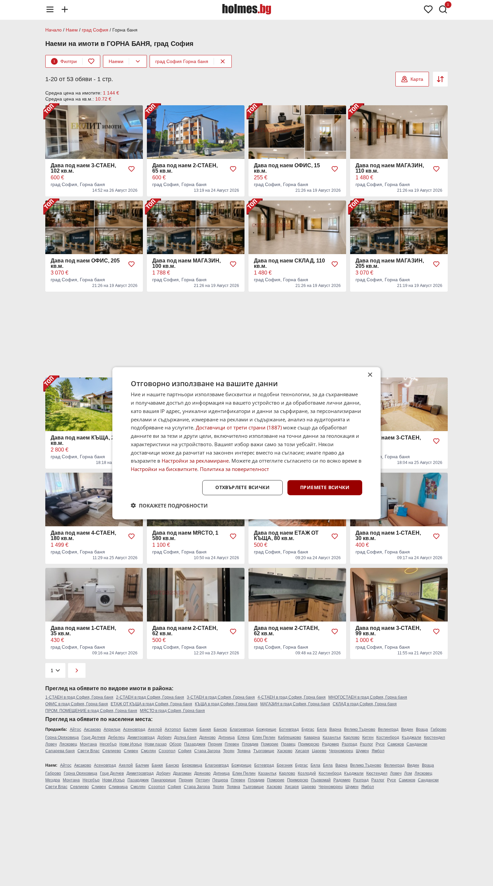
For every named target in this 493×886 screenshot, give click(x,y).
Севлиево (111, 751)
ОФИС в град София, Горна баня (76, 704)
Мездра (52, 780)
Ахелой (155, 729)
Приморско (308, 744)
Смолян (148, 751)
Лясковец (68, 744)
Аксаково (92, 729)
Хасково (284, 751)
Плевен (232, 744)
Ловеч (51, 744)
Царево (319, 751)
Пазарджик (194, 744)
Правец (288, 744)
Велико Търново (359, 729)
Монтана (88, 744)
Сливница (118, 787)
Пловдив (250, 744)
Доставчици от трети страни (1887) (239, 427)
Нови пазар (156, 744)
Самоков (395, 744)
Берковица (192, 765)
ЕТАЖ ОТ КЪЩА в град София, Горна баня (151, 704)
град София (95, 30)
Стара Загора (207, 751)
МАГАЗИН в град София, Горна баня (295, 704)
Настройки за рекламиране (195, 460)
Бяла (322, 729)
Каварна (312, 737)
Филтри (65, 61)
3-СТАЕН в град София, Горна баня (221, 697)
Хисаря (302, 751)
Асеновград (134, 729)
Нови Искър (130, 744)
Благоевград (242, 729)
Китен (368, 737)
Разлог (366, 744)
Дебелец (116, 737)
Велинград (388, 729)
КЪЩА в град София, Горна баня (226, 704)
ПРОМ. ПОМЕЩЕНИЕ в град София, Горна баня (91, 711)
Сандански (416, 744)
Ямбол (378, 751)
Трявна (244, 751)
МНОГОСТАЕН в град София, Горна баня (367, 697)
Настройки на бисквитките (164, 469)
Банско (220, 729)
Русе (380, 744)
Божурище (266, 729)
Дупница (226, 737)
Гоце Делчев (93, 737)
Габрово (438, 729)
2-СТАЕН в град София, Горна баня (150, 697)
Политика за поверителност (234, 469)
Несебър (108, 744)
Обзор (175, 744)
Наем (72, 30)
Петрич (203, 780)
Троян (228, 751)
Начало (53, 30)
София (184, 751)
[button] (169, 505)
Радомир (330, 744)
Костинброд (387, 737)
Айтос (75, 729)
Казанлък (332, 737)
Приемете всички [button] (324, 487)
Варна (335, 729)
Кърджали (411, 737)
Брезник (284, 765)
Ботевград (289, 729)
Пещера (220, 780)
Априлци (112, 729)
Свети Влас (88, 751)
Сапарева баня (60, 751)
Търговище (263, 751)
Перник (215, 744)
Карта (416, 79)
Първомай (321, 780)
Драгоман (182, 773)
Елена (243, 737)
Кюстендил (434, 737)
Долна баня (185, 737)
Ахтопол (173, 729)
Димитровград (141, 737)
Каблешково (289, 737)
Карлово (351, 737)
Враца (422, 729)
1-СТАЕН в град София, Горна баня (79, 697)
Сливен (131, 751)
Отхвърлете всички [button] (242, 487)
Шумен (362, 751)
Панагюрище (163, 780)
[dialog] (246, 443)
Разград (349, 744)
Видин (407, 729)
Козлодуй (307, 773)
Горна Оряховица (62, 737)
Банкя (205, 729)
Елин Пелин (263, 737)
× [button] (369, 374)
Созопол (167, 751)
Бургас (308, 729)
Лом (408, 773)
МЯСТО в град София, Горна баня (172, 711)
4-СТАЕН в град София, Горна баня (292, 697)
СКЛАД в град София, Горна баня (365, 704)
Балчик (190, 729)
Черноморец (341, 751)
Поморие (269, 744)
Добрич (164, 737)
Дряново (207, 737)
